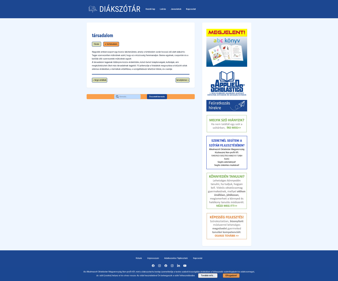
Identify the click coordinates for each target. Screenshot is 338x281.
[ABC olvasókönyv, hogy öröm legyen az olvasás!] (226, 48)
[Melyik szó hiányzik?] (226, 124)
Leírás (163, 9)
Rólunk (139, 258)
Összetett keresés (157, 97)
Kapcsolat (191, 9)
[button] (117, 97)
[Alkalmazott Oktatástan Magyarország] (226, 83)
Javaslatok (176, 9)
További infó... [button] (208, 275)
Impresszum (153, 258)
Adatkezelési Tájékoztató (176, 258)
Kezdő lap (150, 9)
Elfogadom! (231, 275)
